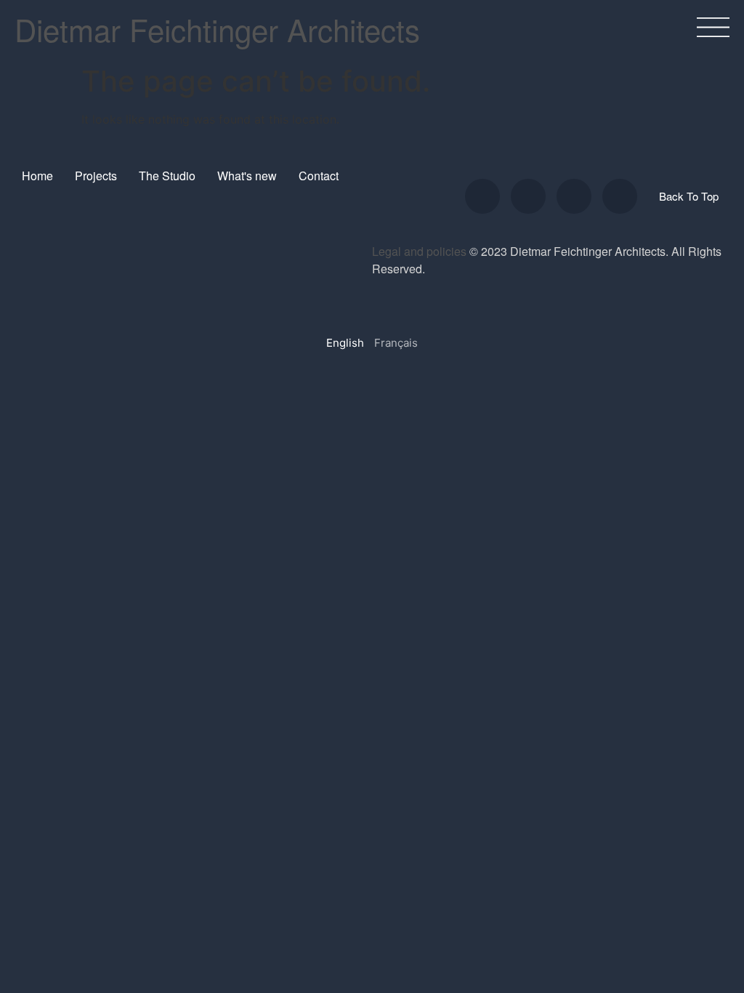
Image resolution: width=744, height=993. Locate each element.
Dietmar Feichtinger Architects (217, 29)
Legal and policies (419, 251)
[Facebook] (574, 196)
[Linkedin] (528, 196)
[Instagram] (482, 196)
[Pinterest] (619, 196)
